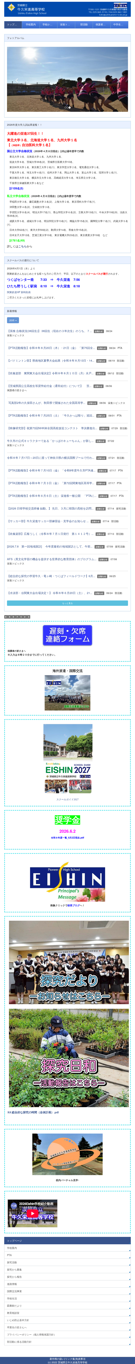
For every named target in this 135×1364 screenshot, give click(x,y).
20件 (12, 320)
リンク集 (70, 1358)
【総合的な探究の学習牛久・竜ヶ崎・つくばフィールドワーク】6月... (51, 576)
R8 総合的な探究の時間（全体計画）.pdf (33, 1112)
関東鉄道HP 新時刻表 (19, 292)
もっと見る (67, 603)
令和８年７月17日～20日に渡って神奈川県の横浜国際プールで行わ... (50, 458)
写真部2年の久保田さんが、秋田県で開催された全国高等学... (46, 403)
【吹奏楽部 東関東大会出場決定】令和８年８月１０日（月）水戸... (50, 373)
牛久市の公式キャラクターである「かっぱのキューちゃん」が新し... (50, 441)
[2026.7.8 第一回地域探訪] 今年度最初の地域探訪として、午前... (49, 546)
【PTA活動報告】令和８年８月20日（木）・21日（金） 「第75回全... (51, 348)
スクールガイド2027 (67, 799)
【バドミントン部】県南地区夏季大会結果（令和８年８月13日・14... (50, 360)
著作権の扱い (57, 1358)
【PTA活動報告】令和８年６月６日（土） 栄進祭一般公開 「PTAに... (51, 496)
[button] (16, 79)
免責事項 (80, 1358)
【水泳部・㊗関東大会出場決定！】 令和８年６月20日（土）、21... (49, 593)
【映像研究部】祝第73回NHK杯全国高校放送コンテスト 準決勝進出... (52, 428)
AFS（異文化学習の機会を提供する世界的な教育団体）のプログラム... (51, 559)
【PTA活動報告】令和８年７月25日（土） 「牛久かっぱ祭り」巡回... (50, 415)
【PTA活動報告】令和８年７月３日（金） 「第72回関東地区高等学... (50, 483)
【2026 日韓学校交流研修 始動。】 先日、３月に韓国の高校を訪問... (50, 508)
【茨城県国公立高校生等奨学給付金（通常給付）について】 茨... (49, 386)
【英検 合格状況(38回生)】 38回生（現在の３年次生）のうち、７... (49, 331)
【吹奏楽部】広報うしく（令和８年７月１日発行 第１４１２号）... (50, 534)
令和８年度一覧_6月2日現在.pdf (67, 837)
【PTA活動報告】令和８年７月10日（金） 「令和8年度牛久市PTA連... (51, 470)
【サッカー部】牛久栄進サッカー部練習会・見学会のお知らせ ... (48, 521)
